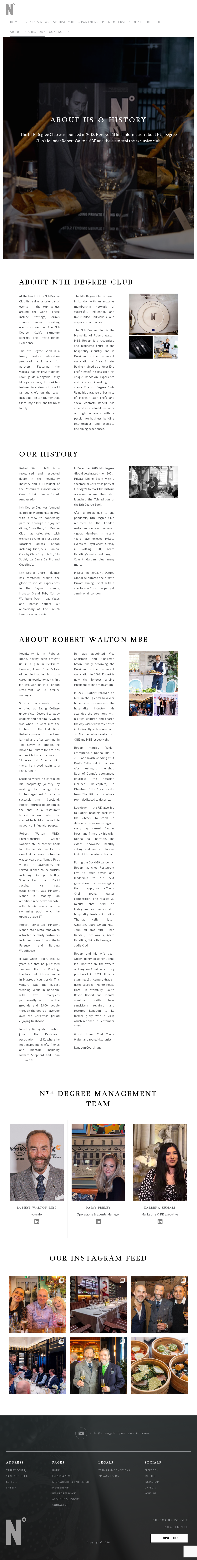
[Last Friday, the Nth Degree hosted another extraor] (37, 1365)
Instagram (152, 1481)
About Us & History (27, 32)
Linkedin (150, 1487)
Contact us (59, 32)
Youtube (151, 1493)
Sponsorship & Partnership (78, 22)
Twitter (150, 1476)
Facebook (152, 1470)
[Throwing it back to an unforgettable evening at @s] (98, 1365)
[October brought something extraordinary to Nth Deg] (37, 1304)
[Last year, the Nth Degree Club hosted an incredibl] (159, 1304)
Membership (119, 22)
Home (15, 22)
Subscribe (169, 1538)
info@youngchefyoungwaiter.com (119, 1433)
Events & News (36, 22)
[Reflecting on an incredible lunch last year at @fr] (98, 1304)
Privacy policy (108, 1476)
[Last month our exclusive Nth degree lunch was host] (159, 1365)
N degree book (149, 22)
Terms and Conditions (114, 1470)
